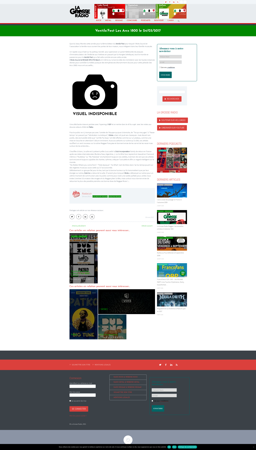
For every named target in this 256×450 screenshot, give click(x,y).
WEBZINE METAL (168, 184)
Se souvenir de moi (78, 401)
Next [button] (185, 161)
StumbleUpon (92, 216)
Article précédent (79, 225)
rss (177, 2)
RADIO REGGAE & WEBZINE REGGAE (128, 387)
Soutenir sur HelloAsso (173, 120)
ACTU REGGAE (74, 236)
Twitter (72, 216)
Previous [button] (158, 161)
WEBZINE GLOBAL (172, 264)
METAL (108, 20)
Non (174, 447)
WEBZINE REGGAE (114, 196)
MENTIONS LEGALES (103, 364)
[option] (112, 258)
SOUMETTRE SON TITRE (81, 364)
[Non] (253, 447)
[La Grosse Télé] (181, 2)
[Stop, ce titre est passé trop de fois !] (118, 10)
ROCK (98, 20)
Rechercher (173, 99)
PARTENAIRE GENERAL (162, 264)
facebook (169, 2)
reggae (157, 11)
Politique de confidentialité (187, 447)
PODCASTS (145, 20)
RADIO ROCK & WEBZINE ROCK (126, 377)
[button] (179, 21)
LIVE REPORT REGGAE (100, 196)
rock (96, 11)
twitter (165, 2)
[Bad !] (123, 10)
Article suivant (147, 225)
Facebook (78, 216)
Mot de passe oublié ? (78, 415)
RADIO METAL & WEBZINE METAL (127, 382)
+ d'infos (121, 14)
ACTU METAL (160, 184)
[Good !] (114, 10)
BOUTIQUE (159, 20)
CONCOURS (132, 20)
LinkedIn (85, 216)
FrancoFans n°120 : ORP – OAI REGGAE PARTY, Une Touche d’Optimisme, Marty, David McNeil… (170, 282)
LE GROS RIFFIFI (162, 150)
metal (126, 11)
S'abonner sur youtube (173, 127)
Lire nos (168, 67)
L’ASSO (171, 20)
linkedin (173, 2)
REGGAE (119, 20)
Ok (169, 447)
